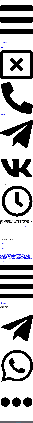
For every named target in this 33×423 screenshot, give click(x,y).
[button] (16, 20)
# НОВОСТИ (2, 243)
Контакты (2, 47)
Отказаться (20, 422)
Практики (2, 41)
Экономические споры (5, 42)
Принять (17, 422)
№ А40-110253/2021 (25, 226)
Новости (2, 46)
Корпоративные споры (3, 303)
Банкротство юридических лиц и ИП (6, 45)
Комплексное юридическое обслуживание (5, 302)
